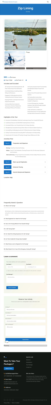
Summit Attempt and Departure (18, 172)
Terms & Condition (15, 402)
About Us (28, 359)
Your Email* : (29, 264)
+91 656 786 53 (15, 343)
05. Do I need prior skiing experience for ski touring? (16, 234)
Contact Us (28, 367)
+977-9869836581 (8, 375)
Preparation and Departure (17, 143)
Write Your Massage (9, 324)
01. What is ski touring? (9, 205)
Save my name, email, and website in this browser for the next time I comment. (24, 270)
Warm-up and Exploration (16, 162)
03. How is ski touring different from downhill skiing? (16, 223)
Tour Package (29, 364)
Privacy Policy (7, 402)
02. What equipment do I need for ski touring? (15, 218)
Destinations (29, 362)
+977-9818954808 (17, 375)
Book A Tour (9, 368)
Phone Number (8, 318)
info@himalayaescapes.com (10, 381)
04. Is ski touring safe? (9, 228)
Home (22, 11)
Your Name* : (9, 264)
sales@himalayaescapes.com (11, 383)
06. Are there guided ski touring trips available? (15, 239)
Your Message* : (9, 274)
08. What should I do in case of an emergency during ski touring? (20, 249)
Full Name (7, 307)
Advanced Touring (14, 167)
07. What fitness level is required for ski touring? (16, 244)
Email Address (8, 312)
